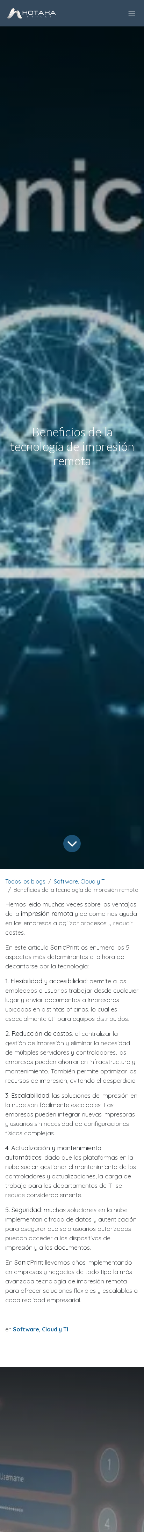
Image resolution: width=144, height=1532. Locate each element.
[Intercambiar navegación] (132, 13)
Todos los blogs (25, 881)
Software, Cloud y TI (80, 881)
